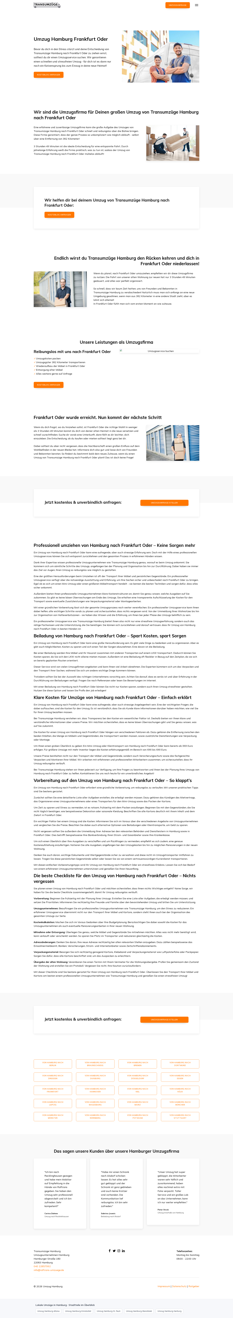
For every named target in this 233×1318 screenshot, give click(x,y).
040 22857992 (42, 1266)
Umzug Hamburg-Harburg (169, 1311)
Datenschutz (179, 1286)
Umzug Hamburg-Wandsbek (139, 1311)
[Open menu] (196, 5)
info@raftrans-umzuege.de (49, 1269)
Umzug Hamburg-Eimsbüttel (78, 1311)
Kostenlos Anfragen (59, 215)
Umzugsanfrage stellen (164, 503)
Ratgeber (194, 1286)
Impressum (164, 1286)
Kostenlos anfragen (48, 75)
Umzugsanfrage (177, 5)
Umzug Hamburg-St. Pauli (108, 1311)
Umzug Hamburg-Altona (48, 1311)
